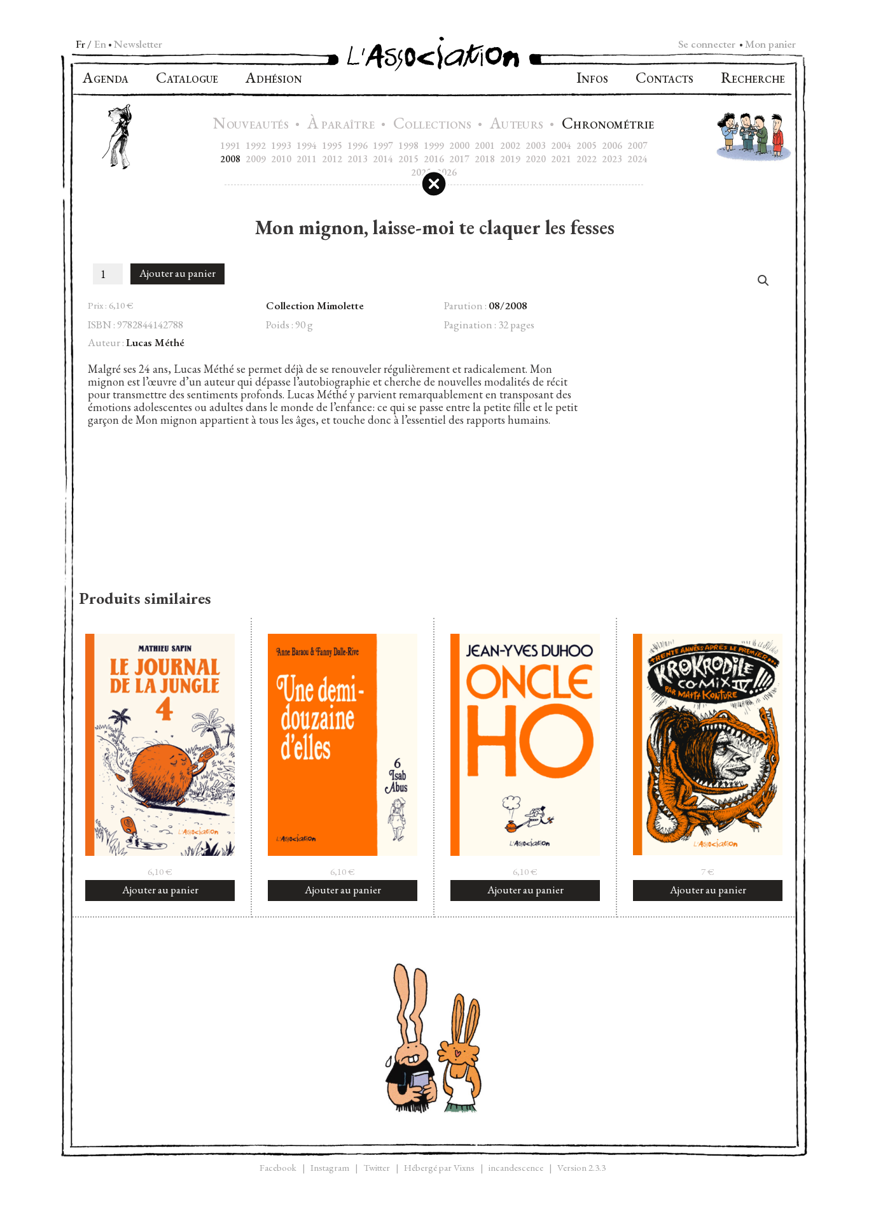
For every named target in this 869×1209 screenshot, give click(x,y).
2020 (535, 159)
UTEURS (518, 125)
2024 (637, 159)
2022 (586, 159)
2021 (561, 159)
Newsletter (138, 44)
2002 (510, 145)
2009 (256, 159)
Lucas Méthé (155, 342)
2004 (561, 145)
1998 (408, 145)
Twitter (376, 1167)
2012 (332, 159)
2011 (306, 159)
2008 (230, 159)
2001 (485, 145)
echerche (753, 79)
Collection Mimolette (315, 305)
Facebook (278, 1167)
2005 (586, 145)
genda (106, 79)
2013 (357, 159)
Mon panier (770, 44)
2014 (383, 159)
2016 (434, 159)
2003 (535, 145)
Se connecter (706, 44)
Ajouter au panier (177, 273)
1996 (357, 145)
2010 (281, 159)
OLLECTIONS (434, 125)
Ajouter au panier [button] (160, 890)
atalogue (187, 79)
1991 (230, 145)
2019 (510, 159)
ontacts (664, 79)
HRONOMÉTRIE (608, 125)
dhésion (274, 79)
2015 (408, 159)
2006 (612, 145)
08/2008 (508, 305)
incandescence (516, 1167)
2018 (485, 159)
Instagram (329, 1167)
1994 (306, 145)
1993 (281, 145)
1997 (383, 145)
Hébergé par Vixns (439, 1167)
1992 (256, 145)
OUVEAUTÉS (252, 125)
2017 (459, 159)
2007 (637, 145)
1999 (434, 145)
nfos (592, 79)
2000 (459, 145)
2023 (612, 159)
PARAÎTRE (342, 125)
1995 (332, 145)
